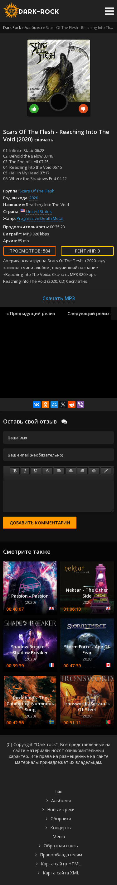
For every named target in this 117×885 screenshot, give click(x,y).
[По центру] (71, 470)
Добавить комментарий (39, 523)
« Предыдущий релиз (30, 313)
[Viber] (80, 404)
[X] (63, 404)
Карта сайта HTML (61, 864)
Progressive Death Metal (40, 218)
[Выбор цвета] (106, 470)
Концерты (60, 828)
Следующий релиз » (90, 313)
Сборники (61, 818)
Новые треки (61, 809)
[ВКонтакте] (37, 404)
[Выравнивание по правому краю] (82, 470)
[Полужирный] (15, 470)
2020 (33, 198)
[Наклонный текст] (25, 470)
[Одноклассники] (45, 404)
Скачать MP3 (58, 298)
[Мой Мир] (54, 404)
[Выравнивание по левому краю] (59, 470)
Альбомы (61, 800)
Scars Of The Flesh (37, 191)
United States (39, 211)
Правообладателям (61, 855)
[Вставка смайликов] (94, 470)
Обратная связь (61, 846)
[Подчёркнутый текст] (36, 470)
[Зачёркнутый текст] (47, 470)
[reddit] (72, 404)
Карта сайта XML (61, 873)
